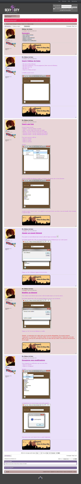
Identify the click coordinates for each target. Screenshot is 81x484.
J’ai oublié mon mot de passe (65, 10)
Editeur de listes (27, 29)
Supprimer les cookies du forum (57, 471)
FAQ (69, 1)
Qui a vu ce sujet (8, 467)
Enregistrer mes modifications (29, 40)
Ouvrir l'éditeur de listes (28, 34)
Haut (75, 54)
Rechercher (74, 1)
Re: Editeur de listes (27, 57)
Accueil (7, 471)
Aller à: (59, 458)
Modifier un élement (27, 39)
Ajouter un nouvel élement (29, 37)
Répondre (6, 25)
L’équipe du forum (46, 471)
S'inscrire (64, 1)
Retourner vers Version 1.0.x (10, 458)
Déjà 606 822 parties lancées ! (10, 16)
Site (59, 1)
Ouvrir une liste (26, 36)
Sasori (25, 30)
